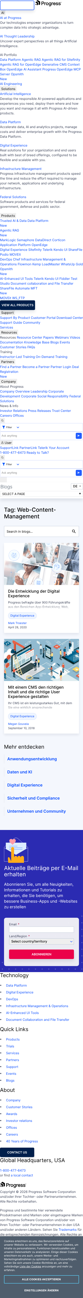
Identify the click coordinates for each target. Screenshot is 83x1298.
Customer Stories (13, 347)
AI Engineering (11, 84)
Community (31, 322)
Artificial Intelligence (15, 94)
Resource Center (29, 337)
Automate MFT (18, 290)
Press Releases (39, 411)
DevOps (6, 259)
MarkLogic (8, 240)
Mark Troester (17, 623)
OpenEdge (40, 245)
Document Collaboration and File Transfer (37, 1020)
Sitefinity (35, 250)
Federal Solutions (13, 197)
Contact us (17, 1152)
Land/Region (18, 936)
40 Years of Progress (22, 1141)
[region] (41, 1267)
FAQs (31, 347)
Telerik (48, 250)
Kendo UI (60, 250)
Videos (75, 337)
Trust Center (61, 411)
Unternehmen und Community (36, 811)
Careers (6, 415)
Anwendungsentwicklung (32, 758)
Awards (11, 1114)
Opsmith (12, 76)
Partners (7, 362)
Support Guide (11, 322)
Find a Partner (11, 367)
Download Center (70, 318)
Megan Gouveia (18, 724)
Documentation (11, 342)
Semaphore (25, 240)
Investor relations (19, 1121)
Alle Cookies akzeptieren (41, 1279)
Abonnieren (41, 954)
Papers (48, 337)
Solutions (8, 89)
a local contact (22, 1175)
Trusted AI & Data (13, 221)
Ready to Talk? (38, 453)
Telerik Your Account (53, 448)
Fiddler (64, 279)
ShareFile (75, 250)
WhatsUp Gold (72, 264)
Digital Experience (13, 145)
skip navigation (17, 5)
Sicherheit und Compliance (33, 798)
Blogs (54, 342)
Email (13, 924)
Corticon (58, 240)
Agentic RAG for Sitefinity (61, 60)
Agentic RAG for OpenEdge (20, 64)
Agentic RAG (31, 60)
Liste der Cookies (30, 1266)
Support (7, 313)
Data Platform (10, 60)
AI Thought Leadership (17, 36)
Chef (16, 259)
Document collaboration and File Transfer (42, 283)
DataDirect (43, 240)
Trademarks (68, 1230)
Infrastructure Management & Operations (37, 1006)
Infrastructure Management (21, 169)
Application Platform (15, 245)
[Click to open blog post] (41, 564)
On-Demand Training (51, 357)
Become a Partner (36, 367)
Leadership (39, 391)
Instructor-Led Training (17, 357)
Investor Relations (13, 411)
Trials (10, 1046)
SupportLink (9, 448)
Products (8, 216)
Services (6, 327)
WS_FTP (18, 298)
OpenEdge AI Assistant (24, 69)
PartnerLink (28, 448)
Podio (4, 254)
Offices (18, 415)
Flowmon (24, 264)
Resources (9, 332)
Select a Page (13, 494)
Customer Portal (43, 318)
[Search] (2, 420)
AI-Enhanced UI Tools (16, 279)
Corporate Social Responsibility (44, 396)
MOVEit (15, 254)
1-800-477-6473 (13, 453)
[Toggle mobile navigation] (3, 479)
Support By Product (15, 318)
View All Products (17, 305)
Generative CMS (54, 64)
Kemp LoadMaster (46, 264)
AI (2, 13)
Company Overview (15, 391)
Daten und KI (19, 772)
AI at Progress (10, 18)
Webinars (62, 337)
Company (8, 381)
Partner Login (61, 367)
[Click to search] (74, 531)
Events (65, 342)
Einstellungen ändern (41, 1290)
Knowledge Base (37, 342)
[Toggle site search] (2, 457)
